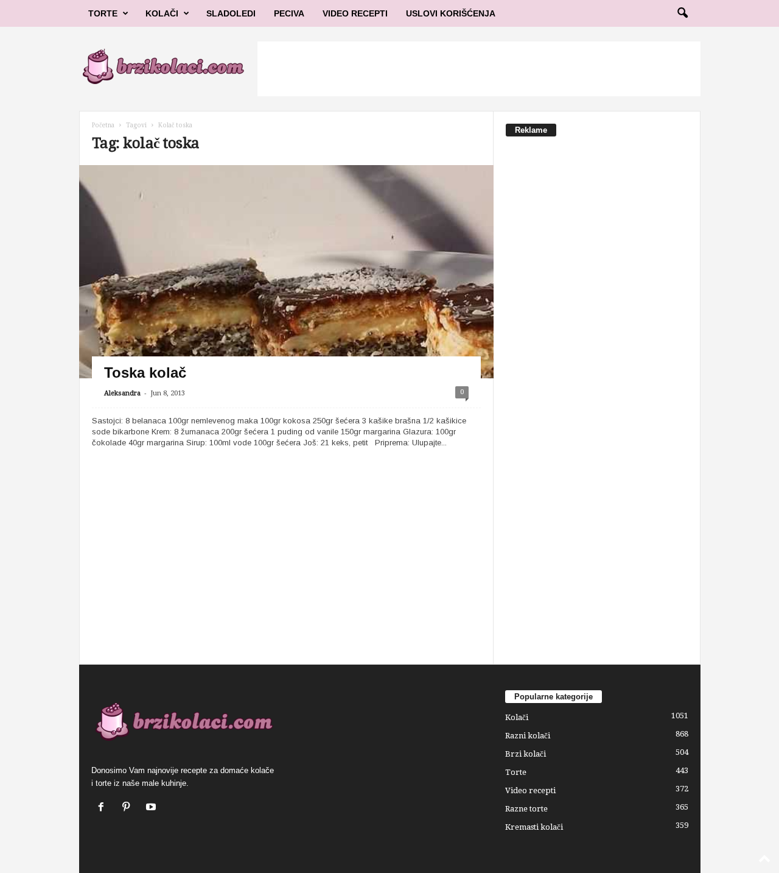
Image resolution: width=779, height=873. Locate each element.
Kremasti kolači (534, 827)
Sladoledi (231, 13)
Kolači (161, 13)
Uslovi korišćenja (450, 13)
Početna (103, 125)
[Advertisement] (478, 68)
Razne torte (526, 808)
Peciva (289, 13)
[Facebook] (103, 808)
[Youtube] (152, 808)
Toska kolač (145, 372)
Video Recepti (355, 13)
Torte (102, 13)
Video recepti (530, 790)
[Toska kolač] (286, 285)
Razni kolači (527, 735)
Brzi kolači (525, 753)
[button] (682, 13)
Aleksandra (122, 393)
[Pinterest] (128, 808)
